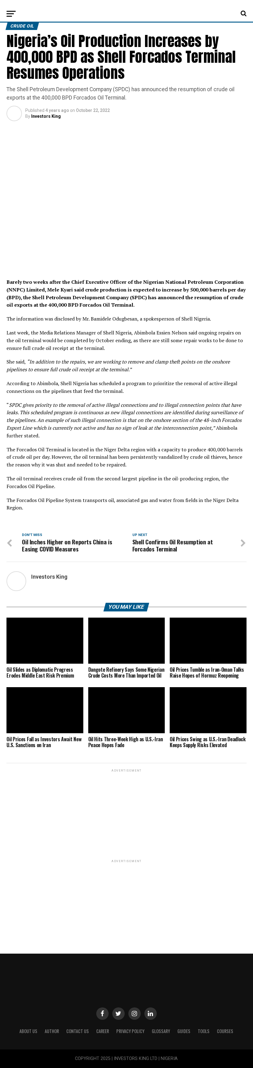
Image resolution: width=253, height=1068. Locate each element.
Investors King (46, 116)
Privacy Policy (130, 1031)
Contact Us (77, 1031)
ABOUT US (28, 1031)
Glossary (161, 1031)
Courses (225, 1031)
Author (52, 1031)
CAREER (102, 1031)
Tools (203, 1031)
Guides (183, 1031)
